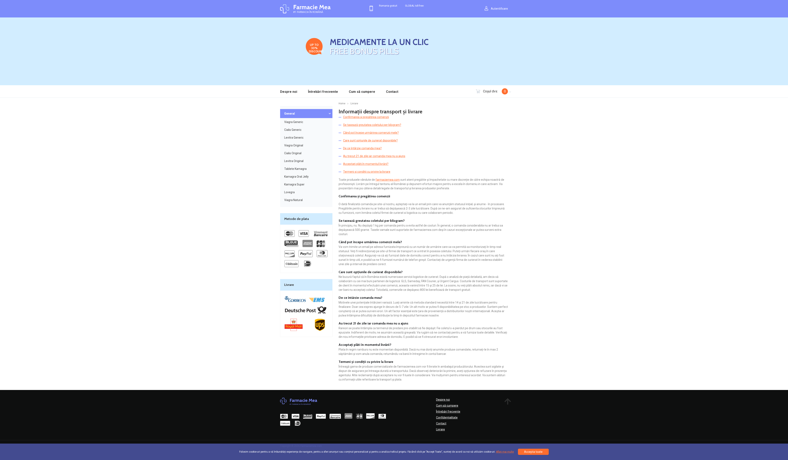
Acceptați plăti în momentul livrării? (365, 164)
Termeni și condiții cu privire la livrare (366, 171)
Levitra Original (294, 161)
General (289, 113)
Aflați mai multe (505, 451)
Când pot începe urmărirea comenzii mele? (371, 132)
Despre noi (288, 92)
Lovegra (289, 192)
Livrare (440, 429)
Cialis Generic (292, 129)
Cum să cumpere (362, 92)
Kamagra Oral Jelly (296, 176)
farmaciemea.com (388, 179)
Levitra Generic (294, 137)
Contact (392, 92)
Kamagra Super (294, 184)
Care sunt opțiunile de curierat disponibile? (370, 140)
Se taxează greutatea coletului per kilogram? (372, 124)
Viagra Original (293, 145)
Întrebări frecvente (323, 92)
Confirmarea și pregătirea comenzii (366, 117)
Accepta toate (533, 451)
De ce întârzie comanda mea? (362, 148)
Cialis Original (292, 153)
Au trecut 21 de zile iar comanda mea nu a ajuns (374, 156)
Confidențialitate (447, 417)
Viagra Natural (293, 200)
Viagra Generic (293, 122)
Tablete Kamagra (295, 168)
